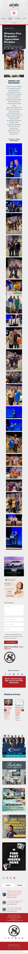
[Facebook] (4, 48)
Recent (20, 885)
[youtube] (15, 938)
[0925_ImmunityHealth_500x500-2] (14, 557)
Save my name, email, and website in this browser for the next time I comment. (13, 636)
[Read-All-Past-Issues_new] (14, 843)
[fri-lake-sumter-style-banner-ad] (14, 579)
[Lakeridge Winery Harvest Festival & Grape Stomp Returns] (19, 702)
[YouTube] (14, 878)
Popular (8, 885)
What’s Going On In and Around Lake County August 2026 (8, 711)
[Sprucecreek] (14, 762)
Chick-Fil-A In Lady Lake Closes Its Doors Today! (14, 908)
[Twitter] (10, 878)
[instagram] (9, 938)
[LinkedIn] (12, 48)
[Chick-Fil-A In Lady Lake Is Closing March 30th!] (4, 901)
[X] (8, 48)
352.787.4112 (14, 919)
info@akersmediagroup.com (15, 920)
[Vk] (22, 674)
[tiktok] (19, 938)
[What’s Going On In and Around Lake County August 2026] (8, 702)
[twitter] (12, 938)
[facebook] (5, 938)
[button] (5, 710)
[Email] (20, 48)
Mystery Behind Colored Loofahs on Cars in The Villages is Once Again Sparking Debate (14, 893)
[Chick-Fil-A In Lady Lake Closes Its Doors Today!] (4, 908)
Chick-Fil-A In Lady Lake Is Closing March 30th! (15, 901)
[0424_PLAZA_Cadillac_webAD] (14, 735)
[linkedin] (22, 938)
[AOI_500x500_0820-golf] (14, 789)
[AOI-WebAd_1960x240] (14, 75)
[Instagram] (7, 878)
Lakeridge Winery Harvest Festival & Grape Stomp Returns (19, 711)
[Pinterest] (16, 48)
